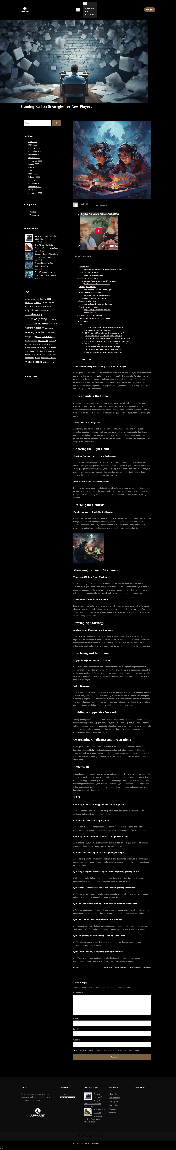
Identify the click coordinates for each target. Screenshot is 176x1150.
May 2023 (32, 167)
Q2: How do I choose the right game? (98, 330)
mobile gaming (43, 347)
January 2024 (34, 148)
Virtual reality (48, 362)
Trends (37, 358)
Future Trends (53, 319)
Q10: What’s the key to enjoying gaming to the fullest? (104, 352)
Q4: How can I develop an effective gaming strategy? (103, 336)
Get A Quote (149, 10)
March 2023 (33, 174)
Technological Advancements (46, 354)
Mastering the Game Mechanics (91, 293)
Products (113, 1109)
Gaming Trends (31, 341)
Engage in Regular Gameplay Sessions (97, 310)
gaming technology (44, 336)
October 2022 (34, 190)
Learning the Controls (87, 287)
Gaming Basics (108, 967)
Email (76, 1029)
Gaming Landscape (49, 332)
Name (76, 1018)
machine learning (30, 347)
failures (93, 750)
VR (55, 362)
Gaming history (49, 328)
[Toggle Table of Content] (74, 262)
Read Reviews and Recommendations (97, 284)
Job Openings (114, 1098)
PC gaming (42, 351)
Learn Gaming (133, 967)
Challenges (29, 303)
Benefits (43, 299)
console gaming (49, 302)
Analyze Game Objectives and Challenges (98, 304)
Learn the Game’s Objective (93, 275)
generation (43, 340)
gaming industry (34, 332)
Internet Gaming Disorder (47, 344)
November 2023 (34, 154)
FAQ (81, 325)
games (45, 324)
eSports (29, 310)
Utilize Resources (90, 312)
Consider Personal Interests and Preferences (100, 281)
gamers (37, 323)
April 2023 (32, 170)
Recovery (28, 354)
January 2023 (34, 180)
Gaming (32, 212)
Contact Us (113, 1105)
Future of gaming (36, 319)
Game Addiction (29, 324)
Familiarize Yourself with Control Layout (98, 290)
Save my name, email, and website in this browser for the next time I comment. (108, 1050)
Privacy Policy (114, 1101)
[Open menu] (78, 10)
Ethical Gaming (33, 314)
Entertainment (47, 306)
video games (33, 362)
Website (76, 1040)
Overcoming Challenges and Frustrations (94, 318)
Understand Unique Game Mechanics (97, 295)
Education (39, 306)
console (37, 302)
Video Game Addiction (48, 358)
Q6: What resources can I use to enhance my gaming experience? (107, 341)
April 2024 (32, 142)
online (53, 347)
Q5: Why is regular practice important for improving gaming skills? (108, 338)
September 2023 (35, 161)
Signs (33, 354)
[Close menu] (85, 3)
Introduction (84, 267)
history (52, 340)
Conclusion (84, 322)
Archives (63, 1094)
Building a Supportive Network (90, 315)
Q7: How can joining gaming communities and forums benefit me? (108, 344)
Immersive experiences (32, 344)
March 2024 (33, 145)
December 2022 (34, 183)
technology (29, 358)
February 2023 (34, 177)
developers (30, 306)
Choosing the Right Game (88, 278)
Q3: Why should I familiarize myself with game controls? (104, 333)
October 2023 (34, 158)
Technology (34, 215)
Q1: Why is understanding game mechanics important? (104, 327)
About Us (113, 1094)
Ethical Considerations (42, 310)
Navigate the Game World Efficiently (96, 298)
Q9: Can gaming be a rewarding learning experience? (103, 349)
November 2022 (34, 187)
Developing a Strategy (87, 301)
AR (26, 299)
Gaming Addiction (34, 327)
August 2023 (33, 164)
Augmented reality (33, 299)
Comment (78, 993)
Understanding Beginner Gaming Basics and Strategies (103, 270)
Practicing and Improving (88, 307)
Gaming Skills (29, 337)
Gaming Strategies (120, 967)
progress (138, 609)
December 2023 (34, 151)
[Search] (56, 123)
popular (51, 351)
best (49, 299)
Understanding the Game (88, 272)
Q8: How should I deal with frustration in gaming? (102, 347)
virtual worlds (100, 376)
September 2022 (35, 193)
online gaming (31, 351)
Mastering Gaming (144, 967)
